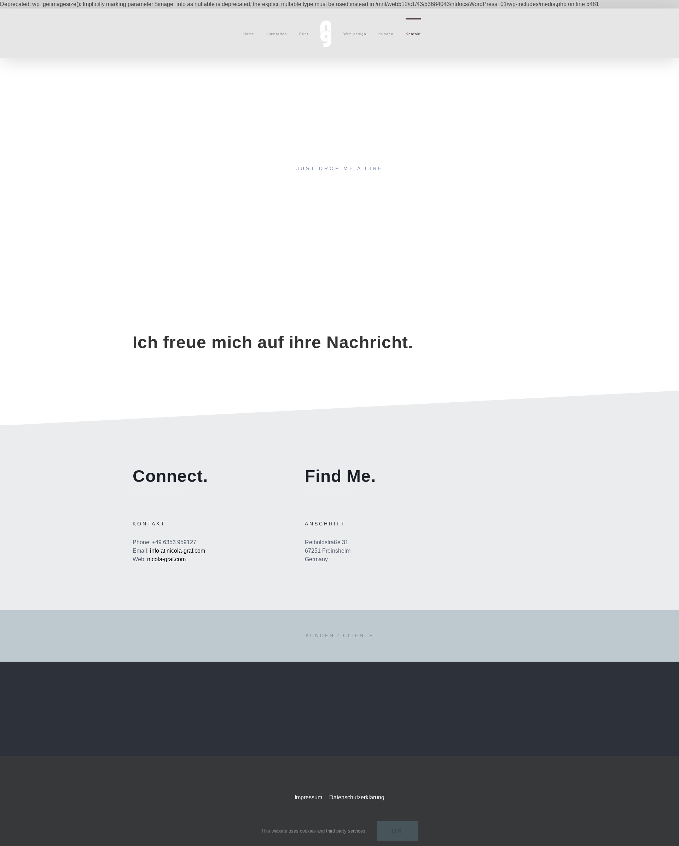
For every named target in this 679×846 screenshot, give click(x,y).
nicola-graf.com (166, 559)
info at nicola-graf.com (177, 551)
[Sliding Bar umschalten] (434, 33)
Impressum (309, 797)
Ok (397, 830)
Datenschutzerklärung (356, 797)
